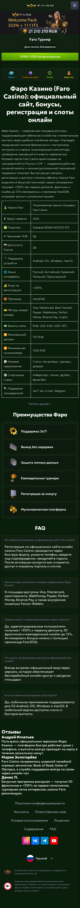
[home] (40, 5)
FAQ (53, 829)
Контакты (21, 812)
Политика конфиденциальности (40, 803)
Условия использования (29, 820)
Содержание (33, 829)
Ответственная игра (50, 812)
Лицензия (61, 820)
